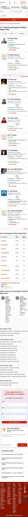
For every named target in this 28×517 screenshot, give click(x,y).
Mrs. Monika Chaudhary (15, 211)
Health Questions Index (15, 495)
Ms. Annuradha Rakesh (15, 169)
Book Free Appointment (23, 3)
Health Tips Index (14, 491)
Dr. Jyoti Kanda (12, 191)
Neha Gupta (4, 256)
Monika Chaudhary (5, 278)
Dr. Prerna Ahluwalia (14, 99)
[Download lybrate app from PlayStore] (25, 499)
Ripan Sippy (3, 240)
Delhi (5, 23)
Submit (22, 445)
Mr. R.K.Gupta (12, 135)
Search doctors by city (9, 488)
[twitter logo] (25, 488)
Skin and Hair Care (2, 495)
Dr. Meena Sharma (13, 55)
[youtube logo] (25, 492)
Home (1, 23)
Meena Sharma (4, 244)
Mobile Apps (20, 494)
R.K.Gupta (3, 260)
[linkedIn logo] (25, 490)
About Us (20, 488)
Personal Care (2, 505)
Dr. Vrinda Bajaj (12, 150)
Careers (20, 491)
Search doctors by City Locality (9, 492)
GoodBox (2, 508)
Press (20, 503)
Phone (3, 407)
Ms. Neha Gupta (13, 118)
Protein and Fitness (3, 492)
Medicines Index (15, 506)
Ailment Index (14, 508)
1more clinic (10, 45)
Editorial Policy (20, 501)
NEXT (25, 228)
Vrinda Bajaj (4, 265)
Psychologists (10, 23)
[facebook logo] (25, 486)
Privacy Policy (20, 499)
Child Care (3, 507)
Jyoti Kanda (4, 274)
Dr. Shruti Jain (12, 79)
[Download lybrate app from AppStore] (25, 501)
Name (3, 401)
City (2, 413)
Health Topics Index (14, 502)
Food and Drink (2, 502)
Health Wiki (14, 488)
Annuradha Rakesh (5, 270)
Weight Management (3, 500)
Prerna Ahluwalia (5, 252)
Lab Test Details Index (14, 511)
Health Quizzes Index (14, 499)
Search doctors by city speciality (9, 502)
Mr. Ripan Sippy (12, 38)
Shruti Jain (3, 248)
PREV (3, 228)
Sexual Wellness (2, 497)
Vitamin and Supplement (3, 490)
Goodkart (2, 488)
